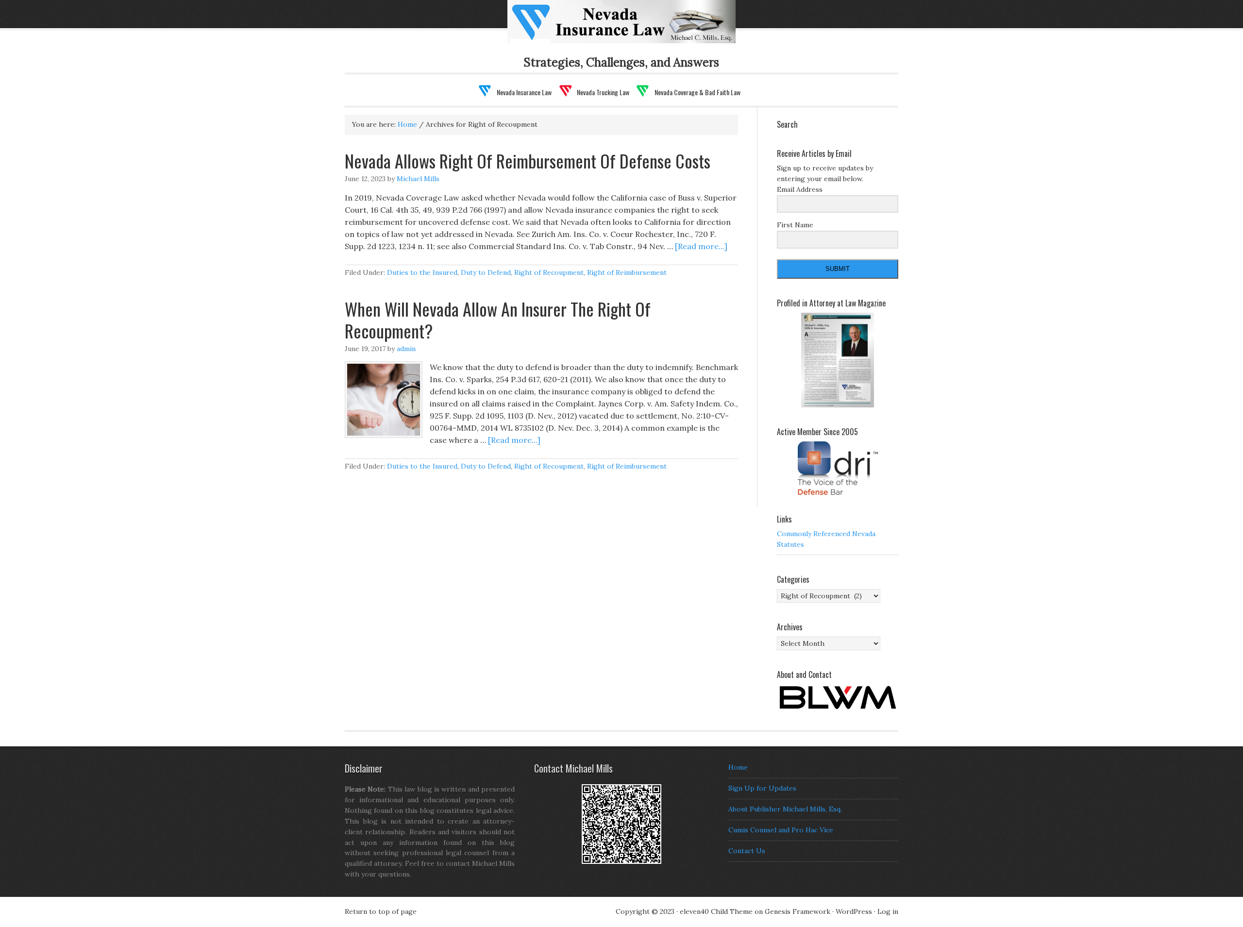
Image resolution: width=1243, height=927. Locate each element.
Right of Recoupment (549, 272)
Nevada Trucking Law (603, 92)
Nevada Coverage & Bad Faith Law (697, 92)
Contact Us (746, 850)
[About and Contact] (837, 697)
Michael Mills (418, 178)
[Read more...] (701, 246)
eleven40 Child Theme (716, 911)
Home (738, 767)
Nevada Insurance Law (637, 28)
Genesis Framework (797, 911)
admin (406, 348)
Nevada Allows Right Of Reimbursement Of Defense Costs (527, 160)
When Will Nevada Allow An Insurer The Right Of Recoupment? (498, 319)
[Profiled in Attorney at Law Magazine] (837, 360)
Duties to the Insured (422, 272)
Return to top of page (381, 911)
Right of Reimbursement (627, 272)
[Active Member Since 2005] (837, 467)
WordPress (854, 911)
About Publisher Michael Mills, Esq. (785, 809)
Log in (887, 911)
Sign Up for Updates (762, 788)
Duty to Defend (486, 272)
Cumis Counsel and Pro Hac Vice (780, 830)
